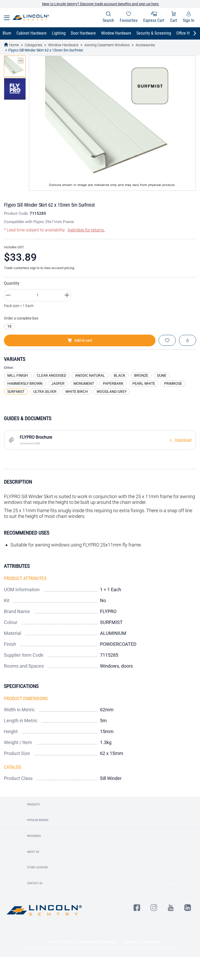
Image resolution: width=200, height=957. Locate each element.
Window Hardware (63, 45)
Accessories (145, 45)
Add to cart (83, 340)
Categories (33, 45)
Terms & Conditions (143, 942)
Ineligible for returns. (86, 229)
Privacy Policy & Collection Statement (81, 942)
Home (14, 45)
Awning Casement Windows (107, 45)
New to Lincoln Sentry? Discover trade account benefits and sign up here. (100, 4)
